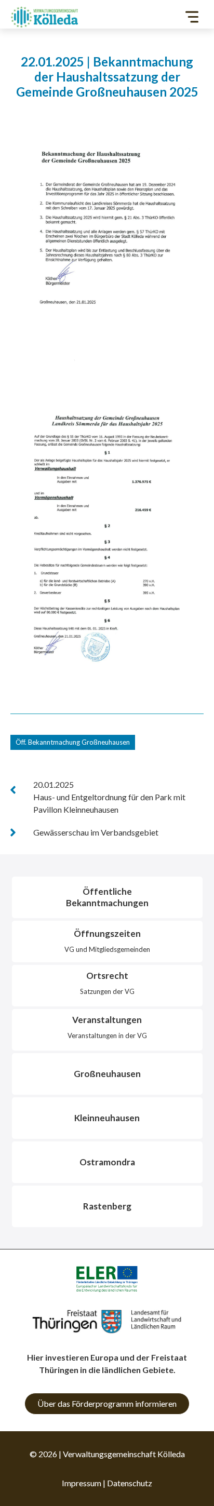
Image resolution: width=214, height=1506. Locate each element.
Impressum (81, 1483)
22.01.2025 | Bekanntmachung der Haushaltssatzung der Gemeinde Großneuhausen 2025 (107, 76)
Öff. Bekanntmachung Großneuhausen (73, 742)
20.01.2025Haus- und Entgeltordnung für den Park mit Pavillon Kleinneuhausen (109, 796)
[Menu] (192, 17)
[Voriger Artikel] (12, 789)
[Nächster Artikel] (12, 832)
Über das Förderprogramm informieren (107, 1403)
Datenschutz (129, 1483)
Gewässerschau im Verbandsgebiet (95, 832)
